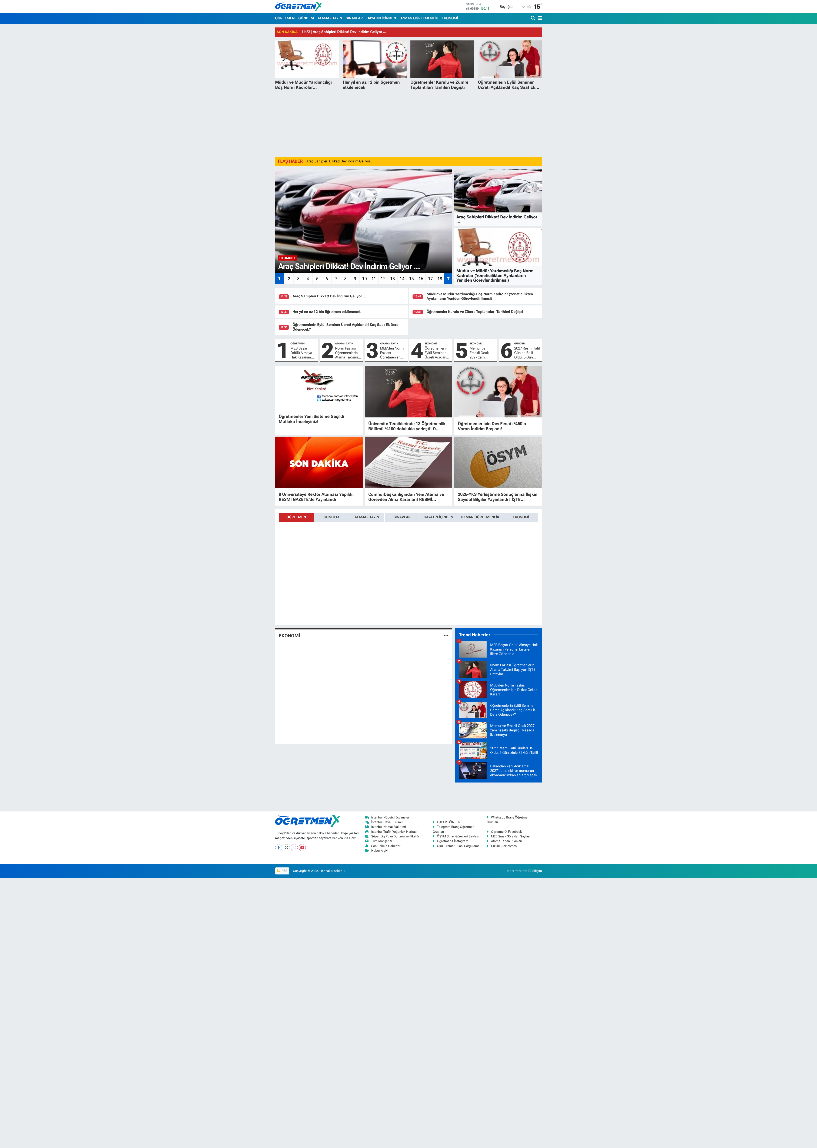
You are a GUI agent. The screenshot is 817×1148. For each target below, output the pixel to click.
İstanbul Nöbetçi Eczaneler (390, 817)
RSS (284, 871)
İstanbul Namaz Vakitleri (388, 827)
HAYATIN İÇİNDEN (381, 18)
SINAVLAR (354, 18)
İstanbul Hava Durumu (387, 822)
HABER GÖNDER (448, 822)
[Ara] (533, 18)
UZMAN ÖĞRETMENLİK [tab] (480, 517)
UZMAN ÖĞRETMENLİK (419, 18)
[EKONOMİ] (446, 635)
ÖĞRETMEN (285, 18)
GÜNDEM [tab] (331, 517)
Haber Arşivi (380, 851)
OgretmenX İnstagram (452, 841)
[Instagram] (294, 847)
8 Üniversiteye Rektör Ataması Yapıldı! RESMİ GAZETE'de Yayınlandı (316, 497)
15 (411, 278)
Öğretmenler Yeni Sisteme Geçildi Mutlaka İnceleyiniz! (311, 419)
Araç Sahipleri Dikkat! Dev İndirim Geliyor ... (340, 161)
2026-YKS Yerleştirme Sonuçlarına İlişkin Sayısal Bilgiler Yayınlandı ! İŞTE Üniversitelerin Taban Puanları (497, 497)
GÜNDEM (306, 18)
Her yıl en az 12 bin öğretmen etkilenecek (327, 312)
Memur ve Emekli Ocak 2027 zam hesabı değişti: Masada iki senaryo (481, 353)
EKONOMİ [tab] (521, 517)
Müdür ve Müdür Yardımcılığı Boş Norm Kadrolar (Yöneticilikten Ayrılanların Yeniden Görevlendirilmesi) (480, 296)
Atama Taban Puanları (506, 841)
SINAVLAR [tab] (402, 517)
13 (392, 278)
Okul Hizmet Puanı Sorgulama (458, 846)
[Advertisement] (408, 123)
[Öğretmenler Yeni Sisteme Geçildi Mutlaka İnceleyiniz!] (319, 388)
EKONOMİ (450, 18)
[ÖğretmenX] (298, 6)
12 (383, 278)
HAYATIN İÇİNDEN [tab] (438, 517)
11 (373, 278)
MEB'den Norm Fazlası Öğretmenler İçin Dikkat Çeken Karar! (392, 353)
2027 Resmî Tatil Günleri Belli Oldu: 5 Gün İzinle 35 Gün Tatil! (527, 353)
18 (439, 278)
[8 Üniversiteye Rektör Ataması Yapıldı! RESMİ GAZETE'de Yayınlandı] (319, 462)
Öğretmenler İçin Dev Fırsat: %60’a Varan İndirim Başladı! (492, 426)
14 (402, 278)
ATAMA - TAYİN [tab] (366, 517)
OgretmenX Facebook (506, 832)
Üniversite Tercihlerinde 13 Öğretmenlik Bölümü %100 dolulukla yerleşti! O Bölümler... (407, 426)
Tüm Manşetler (381, 841)
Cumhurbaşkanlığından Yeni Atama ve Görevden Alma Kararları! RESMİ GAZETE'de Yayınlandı (406, 497)
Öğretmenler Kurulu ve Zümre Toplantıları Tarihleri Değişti (475, 312)
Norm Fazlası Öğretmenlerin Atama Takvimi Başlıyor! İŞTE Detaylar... (346, 353)
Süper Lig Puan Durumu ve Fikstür (395, 836)
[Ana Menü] (539, 18)
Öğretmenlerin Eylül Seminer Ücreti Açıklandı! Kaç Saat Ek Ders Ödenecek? (437, 353)
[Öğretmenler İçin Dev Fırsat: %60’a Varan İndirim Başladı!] (498, 391)
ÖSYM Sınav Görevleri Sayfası (458, 836)
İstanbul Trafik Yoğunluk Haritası (394, 832)
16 (420, 278)
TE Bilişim (535, 871)
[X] (286, 847)
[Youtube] (302, 847)
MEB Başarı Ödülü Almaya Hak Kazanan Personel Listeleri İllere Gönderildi (301, 353)
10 (364, 278)
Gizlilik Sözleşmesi (504, 846)
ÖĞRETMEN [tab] (296, 517)
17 (430, 278)
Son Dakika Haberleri (386, 846)
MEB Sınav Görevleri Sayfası (510, 836)
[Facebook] (278, 847)
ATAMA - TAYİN (329, 18)
